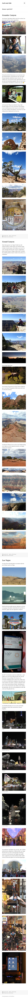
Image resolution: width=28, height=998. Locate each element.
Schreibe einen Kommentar (8, 236)
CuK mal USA (6, 3)
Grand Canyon (8, 242)
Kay (11, 235)
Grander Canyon (9, 15)
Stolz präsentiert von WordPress (8, 996)
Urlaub (15, 235)
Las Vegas (6, 560)
